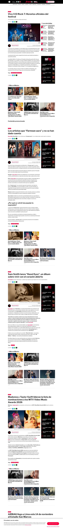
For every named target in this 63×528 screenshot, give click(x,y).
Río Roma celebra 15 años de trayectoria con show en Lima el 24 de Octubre (47, 259)
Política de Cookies (28, 524)
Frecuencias (48, 4)
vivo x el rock (15, 72)
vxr (11, 72)
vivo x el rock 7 (19, 72)
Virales (30, 4)
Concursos (39, 4)
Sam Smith (30, 324)
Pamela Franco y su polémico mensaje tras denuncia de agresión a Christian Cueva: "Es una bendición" (51, 50)
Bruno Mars (16, 223)
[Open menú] (9, 2)
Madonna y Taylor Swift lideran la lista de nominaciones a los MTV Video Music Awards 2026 (14, 114)
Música (9, 11)
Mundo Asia (34, 4)
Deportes (26, 4)
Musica (23, 4)
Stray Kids (10, 136)
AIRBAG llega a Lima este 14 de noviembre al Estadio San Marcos (31, 114)
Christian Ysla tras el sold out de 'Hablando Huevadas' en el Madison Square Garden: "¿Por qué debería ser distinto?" (51, 27)
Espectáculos (15, 4)
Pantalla (19, 4)
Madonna (12, 462)
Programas (43, 4)
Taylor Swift (15, 405)
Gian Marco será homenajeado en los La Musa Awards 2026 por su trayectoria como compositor (47, 114)
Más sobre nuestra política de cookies (53, 526)
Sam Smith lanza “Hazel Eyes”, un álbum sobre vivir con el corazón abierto (31, 98)
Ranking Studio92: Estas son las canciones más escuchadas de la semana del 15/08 (47, 498)
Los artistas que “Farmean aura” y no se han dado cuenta (14, 98)
